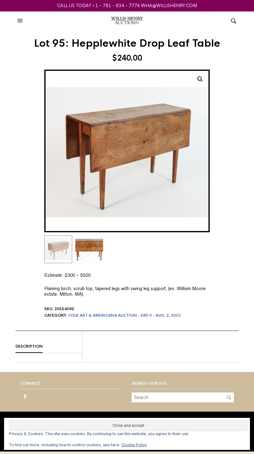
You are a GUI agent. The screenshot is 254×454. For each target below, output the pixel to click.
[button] (20, 20)
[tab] (48, 346)
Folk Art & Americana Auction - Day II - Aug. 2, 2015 (124, 315)
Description (29, 346)
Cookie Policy (134, 445)
